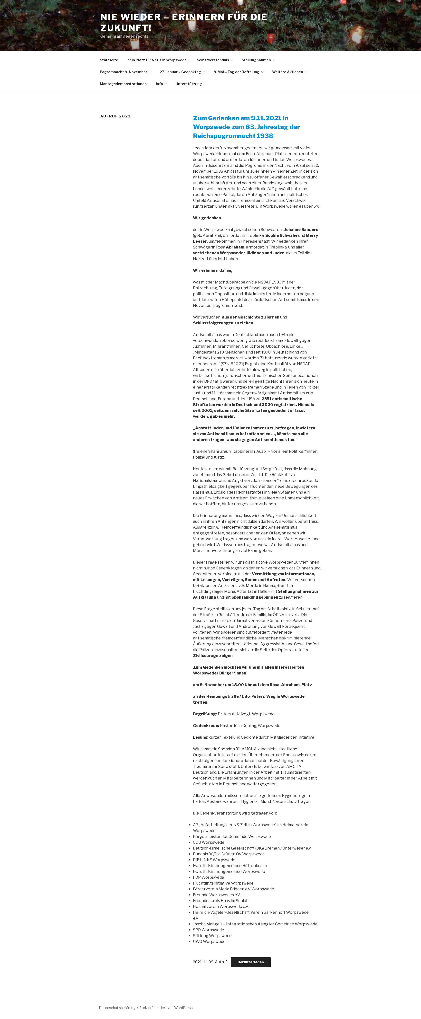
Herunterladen (251, 962)
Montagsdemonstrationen (123, 84)
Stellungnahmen (256, 60)
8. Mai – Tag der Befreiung (236, 72)
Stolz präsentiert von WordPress (166, 1008)
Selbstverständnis (213, 60)
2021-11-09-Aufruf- (210, 962)
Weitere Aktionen (287, 72)
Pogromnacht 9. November (123, 72)
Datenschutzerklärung (117, 1008)
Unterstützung (189, 84)
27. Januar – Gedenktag (180, 72)
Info (159, 84)
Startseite (109, 60)
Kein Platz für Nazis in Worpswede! (157, 60)
